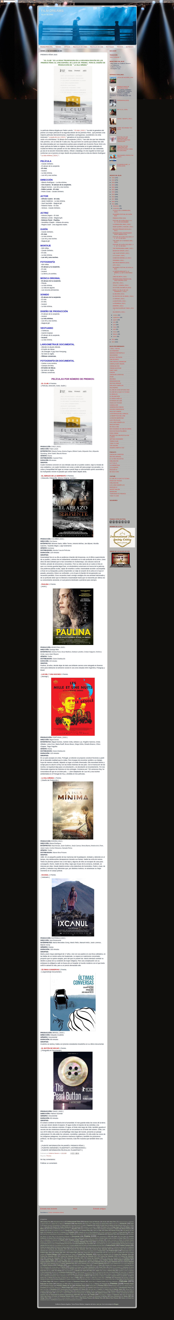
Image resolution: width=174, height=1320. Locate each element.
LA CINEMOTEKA (115, 465)
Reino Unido (66, 1287)
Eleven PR (70, 1238)
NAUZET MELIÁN (115, 489)
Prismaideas (43, 1287)
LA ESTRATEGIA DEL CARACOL (119, 413)
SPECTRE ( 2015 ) (118, 283)
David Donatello (92, 1234)
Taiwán (118, 1292)
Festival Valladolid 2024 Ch (84, 1263)
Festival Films (102, 1250)
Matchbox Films (55, 1275)
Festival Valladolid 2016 (63, 1261)
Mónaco (102, 1275)
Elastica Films (52, 1238)
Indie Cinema (129, 1268)
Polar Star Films (89, 1283)
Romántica (53, 1289)
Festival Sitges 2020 (79, 1260)
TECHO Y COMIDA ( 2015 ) (121, 285)
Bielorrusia (57, 1228)
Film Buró (75, 1265)
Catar (94, 1230)
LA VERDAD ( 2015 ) (119, 298)
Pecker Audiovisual (112, 1281)
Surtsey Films (91, 1292)
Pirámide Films (79, 1283)
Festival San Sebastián (85, 1254)
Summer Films (59, 1292)
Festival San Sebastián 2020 (54, 1258)
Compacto (80, 1232)
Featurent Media (57, 1242)
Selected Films (129, 1289)
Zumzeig (79, 1299)
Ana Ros (116, 1223)
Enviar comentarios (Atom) (56, 1212)
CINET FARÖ (113, 370)
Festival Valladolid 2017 (80, 1261)
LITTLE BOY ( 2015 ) (119, 255)
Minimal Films (96, 1275)
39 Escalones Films (58, 1221)
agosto (115, 320)
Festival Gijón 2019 (88, 1252)
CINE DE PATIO (114, 359)
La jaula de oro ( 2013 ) (57, 137)
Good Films (102, 1267)
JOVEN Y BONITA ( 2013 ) (124, 118)
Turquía (129, 1294)
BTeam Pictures (126, 1228)
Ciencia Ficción (115, 1230)
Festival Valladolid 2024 (67, 1263)
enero (115, 336)
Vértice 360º (127, 1296)
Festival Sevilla (129, 1258)
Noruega (108, 1277)
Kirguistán (131, 1270)
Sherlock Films (69, 1291)
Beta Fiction (50, 1228)
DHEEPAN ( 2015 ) (118, 306)
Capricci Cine (76, 1230)
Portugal (104, 1283)
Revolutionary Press (125, 1287)
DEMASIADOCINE (115, 381)
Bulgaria (42, 1230)
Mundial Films (43, 1277)
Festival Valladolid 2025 (100, 1263)
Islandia (77, 1270)
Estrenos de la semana (96, 1240)
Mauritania (63, 1275)
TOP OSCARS (114, 445)
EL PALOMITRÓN (115, 396)
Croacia (79, 1234)
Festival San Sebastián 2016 (68, 1256)
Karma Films (111, 1270)
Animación (123, 1223)
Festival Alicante (67, 1242)
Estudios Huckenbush (112, 1240)
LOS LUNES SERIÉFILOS (117, 422)
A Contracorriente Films (72, 1221)
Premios (48, 1156)
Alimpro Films (88, 1223)
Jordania (104, 1270)
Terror (85, 1294)
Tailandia (113, 1292)
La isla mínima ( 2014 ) (49, 155)
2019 (113, 194)
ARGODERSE (114, 355)
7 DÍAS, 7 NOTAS (115, 348)
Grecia (110, 1267)
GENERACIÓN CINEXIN (117, 407)
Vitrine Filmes (75, 1298)
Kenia (126, 1270)
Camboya (56, 1230)
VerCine (104, 1296)
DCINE (112, 377)
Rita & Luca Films (44, 1289)
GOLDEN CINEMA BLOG (117, 409)
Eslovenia (55, 1240)
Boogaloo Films (88, 1228)
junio (114, 324)
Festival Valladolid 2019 (113, 1261)
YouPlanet (53, 1299)
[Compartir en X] (75, 1153)
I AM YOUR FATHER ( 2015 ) (121, 253)
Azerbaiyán (85, 1227)
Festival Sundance (93, 1260)
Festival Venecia (47, 1265)
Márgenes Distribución (122, 1274)
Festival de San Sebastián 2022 (79, 1249)
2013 (113, 342)
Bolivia (82, 1228)
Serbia (47, 1291)
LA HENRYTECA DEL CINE (117, 416)
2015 (113, 204)
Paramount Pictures (79, 1281)
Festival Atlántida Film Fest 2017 (124, 1242)
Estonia (86, 1240)
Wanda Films (99, 1298)
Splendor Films (122, 1291)
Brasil (117, 1228)
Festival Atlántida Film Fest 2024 (61, 1245)
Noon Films (101, 1277)
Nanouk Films (65, 1277)
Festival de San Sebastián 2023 (101, 1249)
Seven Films (60, 1291)
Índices (122, 1269)
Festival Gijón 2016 (46, 1252)
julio (114, 322)
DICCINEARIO (114, 387)
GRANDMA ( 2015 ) (118, 260)
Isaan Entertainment (69, 1270)
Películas (123, 1281)
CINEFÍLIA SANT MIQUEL (117, 364)
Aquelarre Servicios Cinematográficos (51, 1225)
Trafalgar (109, 1294)
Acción (105, 1221)
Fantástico (49, 1242)
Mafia (105, 1274)
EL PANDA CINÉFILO (116, 398)
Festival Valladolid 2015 (47, 1261)
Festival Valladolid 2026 (129, 1263)
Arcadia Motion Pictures (75, 1225)
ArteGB (97, 1225)
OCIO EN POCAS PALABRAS (118, 431)
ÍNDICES (58, 47)
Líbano (42, 1274)
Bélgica (128, 1227)
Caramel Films (86, 1230)
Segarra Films (108, 1289)
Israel (84, 1270)
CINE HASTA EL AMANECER (118, 361)
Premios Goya (80, 1285)
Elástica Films (61, 1238)
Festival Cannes (124, 1245)
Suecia (44, 1292)
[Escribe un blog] (73, 1153)
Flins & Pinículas (44, 1267)
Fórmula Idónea (55, 1267)
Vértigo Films (44, 1298)
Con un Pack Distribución (91, 1232)
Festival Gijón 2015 (126, 1250)
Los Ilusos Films (61, 1274)
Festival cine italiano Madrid (47, 1247)
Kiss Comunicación (47, 1272)
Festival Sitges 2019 (65, 1260)
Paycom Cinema (101, 1281)
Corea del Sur (123, 1232)
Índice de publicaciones (89, 1269)
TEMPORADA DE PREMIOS (118, 493)
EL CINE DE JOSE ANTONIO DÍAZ (120, 390)
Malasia (109, 1274)
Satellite (100, 1289)
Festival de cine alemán (107, 1247)
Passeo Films (92, 1281)
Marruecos (47, 1275)
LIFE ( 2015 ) (116, 265)
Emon (115, 1238)
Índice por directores (101, 1268)
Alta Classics (96, 1223)
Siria (93, 1291)
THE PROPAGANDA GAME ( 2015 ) (123, 248)
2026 (113, 177)
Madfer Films (98, 1274)
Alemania (68, 1223)
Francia (63, 1267)
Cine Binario (126, 1230)
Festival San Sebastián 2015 (48, 1256)
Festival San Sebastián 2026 (113, 1258)
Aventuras (77, 1227)
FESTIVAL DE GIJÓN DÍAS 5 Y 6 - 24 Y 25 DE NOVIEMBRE (122, 221)
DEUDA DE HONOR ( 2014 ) (121, 250)
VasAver (91, 1296)
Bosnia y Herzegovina (107, 1228)
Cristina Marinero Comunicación (56, 1234)
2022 (113, 187)
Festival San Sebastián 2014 (122, 1254)
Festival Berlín (110, 1245)
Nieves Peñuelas (86, 1277)
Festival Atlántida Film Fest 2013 (104, 1242)
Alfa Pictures (78, 1223)
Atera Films (118, 1225)
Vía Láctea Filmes (56, 1298)
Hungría (72, 1269)
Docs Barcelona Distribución (62, 1236)
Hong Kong (65, 1269)
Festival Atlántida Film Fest (83, 1242)
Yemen (47, 1299)
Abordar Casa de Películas (92, 1221)
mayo (115, 327)
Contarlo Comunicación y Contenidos (109, 1232)
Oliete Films (80, 1279)
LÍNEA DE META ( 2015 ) (120, 276)
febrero (115, 334)
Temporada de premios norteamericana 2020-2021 (65, 1294)
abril (114, 329)
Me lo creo (70, 1275)
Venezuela (97, 1296)
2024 (113, 182)
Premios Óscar (103, 1285)
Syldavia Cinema (103, 1292)
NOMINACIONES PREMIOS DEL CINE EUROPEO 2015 (122, 279)
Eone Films (122, 1238)
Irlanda (59, 1270)
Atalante (111, 1225)
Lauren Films (123, 1272)
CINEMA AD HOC (115, 366)
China (106, 1230)
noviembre (116, 208)
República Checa (92, 1287)
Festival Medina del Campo (68, 1254)
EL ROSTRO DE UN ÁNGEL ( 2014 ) (123, 296)
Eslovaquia (47, 1240)
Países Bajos (46, 1281)
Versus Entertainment (115, 1296)
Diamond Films (112, 1234)
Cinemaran (49, 1232)
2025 (113, 180)
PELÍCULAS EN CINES (80, 47)
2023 (113, 185)
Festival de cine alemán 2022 (120, 1247)
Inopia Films (43, 1270)
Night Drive (94, 1277)
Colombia (63, 1232)
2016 (113, 201)
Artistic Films (104, 1225)
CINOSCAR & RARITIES (117, 374)
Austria (55, 1227)
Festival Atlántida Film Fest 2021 (103, 1243)
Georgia (79, 1267)
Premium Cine (115, 1285)
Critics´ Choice (69, 1234)
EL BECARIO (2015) (118, 294)
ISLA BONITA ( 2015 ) (119, 312)
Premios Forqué (48, 1285)
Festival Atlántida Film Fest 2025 (78, 1245)
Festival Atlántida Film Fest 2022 (120, 1243)
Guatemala (125, 1267)
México (87, 1275)
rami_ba (98, 1304)
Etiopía (120, 1240)
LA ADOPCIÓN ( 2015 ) (119, 301)
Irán (53, 1270)
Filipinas (69, 1265)
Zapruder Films (61, 1299)
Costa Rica (45, 1234)
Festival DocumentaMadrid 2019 (89, 1250)
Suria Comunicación (79, 1292)
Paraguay (69, 1281)
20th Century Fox (45, 1221)
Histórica (47, 1269)
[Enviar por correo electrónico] (71, 1153)
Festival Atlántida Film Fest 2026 (96, 1245)
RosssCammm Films (66, 1289)
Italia (90, 1270)
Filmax (88, 1265)
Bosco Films (97, 1228)
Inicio (75, 1209)
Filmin (100, 1265)
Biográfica (74, 1228)
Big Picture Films (66, 1228)
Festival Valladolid (124, 1260)
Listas (47, 1274)
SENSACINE (113, 491)
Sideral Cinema (80, 1291)
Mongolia (108, 1275)
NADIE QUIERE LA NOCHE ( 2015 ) (123, 226)
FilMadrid (82, 1265)
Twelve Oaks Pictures (45, 1296)
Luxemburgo (71, 1274)
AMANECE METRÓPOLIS (117, 353)
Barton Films (106, 1227)
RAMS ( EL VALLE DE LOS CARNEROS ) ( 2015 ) (120, 290)
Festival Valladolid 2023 (52, 1263)
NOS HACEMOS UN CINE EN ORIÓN (120, 429)
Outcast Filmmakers (96, 1279)
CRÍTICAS (67, 47)
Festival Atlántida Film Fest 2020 (83, 1243)
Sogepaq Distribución (100, 1291)
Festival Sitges (49, 1260)
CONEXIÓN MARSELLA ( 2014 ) (122, 258)
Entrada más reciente (48, 1209)
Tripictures (116, 1294)
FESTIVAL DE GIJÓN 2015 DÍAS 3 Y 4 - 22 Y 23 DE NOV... (123, 237)
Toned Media (102, 1294)
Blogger (116, 1304)
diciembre (116, 206)
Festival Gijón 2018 (74, 1252)
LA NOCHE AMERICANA (117, 418)
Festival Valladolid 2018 (97, 1261)
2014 (113, 339)
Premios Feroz (129, 1283)
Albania (61, 1223)
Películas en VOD (62, 1283)
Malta (114, 1274)
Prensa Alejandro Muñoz (126, 1285)
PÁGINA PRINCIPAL (46, 47)
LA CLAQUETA (114, 467)
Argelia (83, 1225)
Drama (87, 1236)
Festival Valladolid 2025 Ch (116, 1263)
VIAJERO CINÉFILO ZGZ (117, 447)
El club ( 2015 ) (80, 130)
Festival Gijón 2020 (101, 1252)
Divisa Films (51, 1236)
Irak (49, 1270)
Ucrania (55, 1296)
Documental (75, 1236)
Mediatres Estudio (78, 1275)
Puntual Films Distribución (54, 1287)
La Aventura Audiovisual (66, 1272)
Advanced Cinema (123, 1221)
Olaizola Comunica (71, 1279)
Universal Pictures (65, 1296)
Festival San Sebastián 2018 (108, 1256)
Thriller (92, 1294)
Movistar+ (125, 1275)
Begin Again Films (117, 1227)
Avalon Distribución (65, 1227)
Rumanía (75, 1289)
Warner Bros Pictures (112, 1298)
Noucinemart (118, 1277)
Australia (47, 1227)
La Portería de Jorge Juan (102, 1272)
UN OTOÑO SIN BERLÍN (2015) (122, 287)
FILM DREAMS (52, 11)
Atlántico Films (126, 1225)
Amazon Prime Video (107, 1223)
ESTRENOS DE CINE (116, 400)
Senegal (42, 1291)
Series (53, 1291)
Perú (72, 1283)
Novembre (126, 1277)
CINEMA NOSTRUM (115, 368)
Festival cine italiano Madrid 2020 (64, 1247)
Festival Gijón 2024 (123, 1252)
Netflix (77, 1277)
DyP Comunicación (101, 1236)
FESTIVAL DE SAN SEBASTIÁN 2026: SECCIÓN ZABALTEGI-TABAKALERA (123, 139)
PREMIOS (120, 47)
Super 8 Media (67, 1292)
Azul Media (92, 1227)
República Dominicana (104, 1287)
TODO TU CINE (114, 443)
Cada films (49, 1230)
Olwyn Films (87, 1279)
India (79, 1269)
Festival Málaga (52, 1254)
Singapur (88, 1291)
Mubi (131, 1275)
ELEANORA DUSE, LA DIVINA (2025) (123, 165)
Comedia (71, 1232)
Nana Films (57, 1277)
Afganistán (131, 1221)
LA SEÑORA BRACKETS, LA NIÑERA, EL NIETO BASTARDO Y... (122, 273)
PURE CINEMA (114, 433)
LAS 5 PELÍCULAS (115, 420)
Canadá (67, 1230)
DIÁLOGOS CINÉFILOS (116, 385)
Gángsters (72, 1267)
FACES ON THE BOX (116, 403)
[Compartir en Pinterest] (78, 1153)
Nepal (72, 1277)
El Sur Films (123, 1236)
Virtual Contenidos (66, 1298)
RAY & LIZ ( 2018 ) (122, 109)
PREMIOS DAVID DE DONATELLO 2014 (123, 87)
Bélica (42, 1228)
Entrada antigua (99, 1209)
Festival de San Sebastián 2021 (57, 1249)
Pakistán (56, 1281)
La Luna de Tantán (90, 1272)
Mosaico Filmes (116, 1275)
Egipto (115, 1236)
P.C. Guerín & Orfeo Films (109, 1279)
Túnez (123, 1294)
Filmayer (95, 1265)
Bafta (98, 1227)
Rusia (83, 1289)
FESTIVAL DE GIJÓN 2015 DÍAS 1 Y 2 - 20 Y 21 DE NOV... (123, 245)
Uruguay (76, 1296)
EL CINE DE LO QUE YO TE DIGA (119, 392)
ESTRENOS (129, 47)
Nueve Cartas (49, 1279)
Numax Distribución (60, 1279)
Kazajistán (121, 1270)
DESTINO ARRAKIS (115, 383)
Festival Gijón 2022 (112, 1252)
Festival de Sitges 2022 (120, 1249)
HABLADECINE (114, 461)
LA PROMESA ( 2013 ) (119, 303)
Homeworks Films (56, 1268)
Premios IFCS (92, 1285)
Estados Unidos (74, 1240)
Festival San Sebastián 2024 (75, 1258)
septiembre (116, 317)
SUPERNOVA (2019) (123, 100)
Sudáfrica (131, 1291)
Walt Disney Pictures (86, 1298)
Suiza (50, 1292)
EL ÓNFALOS (113, 394)
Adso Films (113, 1221)
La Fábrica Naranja (80, 1272)
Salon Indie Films (92, 1289)
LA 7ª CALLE (113, 463)
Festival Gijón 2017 (60, 1252)
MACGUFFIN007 (114, 424)
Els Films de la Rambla (92, 1238)
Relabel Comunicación (79, 1287)
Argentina (90, 1225)
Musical (50, 1277)
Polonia (97, 1283)
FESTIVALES (110, 47)
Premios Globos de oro (64, 1285)
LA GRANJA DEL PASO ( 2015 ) (122, 224)
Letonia (130, 1272)
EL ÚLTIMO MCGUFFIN (116, 459)
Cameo (61, 1230)
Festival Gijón (113, 1250)
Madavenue (88, 1274)
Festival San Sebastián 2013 (104, 1254)
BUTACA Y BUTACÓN (116, 357)
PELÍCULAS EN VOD (96, 47)
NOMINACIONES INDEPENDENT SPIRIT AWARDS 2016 (122, 233)
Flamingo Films (128, 1265)
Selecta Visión (118, 1289)
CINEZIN (112, 372)
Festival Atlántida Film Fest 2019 (64, 1243)
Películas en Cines (46, 1283)
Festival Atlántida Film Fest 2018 (47, 1243)
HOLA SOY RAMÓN (115, 411)
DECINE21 (113, 379)
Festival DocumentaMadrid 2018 (73, 1250)
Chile (100, 1230)
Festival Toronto (108, 1260)
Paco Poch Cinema (129, 1279)
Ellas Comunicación (80, 1238)
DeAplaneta (101, 1234)
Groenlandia (118, 1267)
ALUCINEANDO (114, 350)
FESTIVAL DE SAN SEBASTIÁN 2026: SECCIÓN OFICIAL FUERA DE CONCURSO (125, 148)
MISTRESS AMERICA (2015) (121, 262)
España (62, 1240)
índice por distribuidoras (113, 1268)
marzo (115, 331)
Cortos (132, 1232)
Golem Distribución (89, 1267)
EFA (109, 1236)
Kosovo (55, 1272)
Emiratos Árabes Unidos (106, 1238)
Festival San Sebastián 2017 (88, 1256)
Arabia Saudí (65, 1225)
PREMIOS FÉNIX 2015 (119, 218)
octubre (115, 315)
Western (123, 1298)
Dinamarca (122, 1234)
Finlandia (107, 1265)
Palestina (62, 1281)
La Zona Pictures (114, 1272)
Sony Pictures (111, 1291)
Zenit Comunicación (70, 1299)
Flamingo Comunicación (117, 1265)
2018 (113, 196)
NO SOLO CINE (114, 426)
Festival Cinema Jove (80, 1247)
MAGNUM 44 (113, 469)
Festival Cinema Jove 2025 (94, 1247)
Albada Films (55, 1223)
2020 (113, 192)
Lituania (54, 1274)
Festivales (60, 1265)
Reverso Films (114, 1287)
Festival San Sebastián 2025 (95, 1258)
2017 (113, 199)
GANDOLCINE (114, 405)
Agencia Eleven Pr (46, 1223)
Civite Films (56, 1232)
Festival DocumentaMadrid (57, 1250)
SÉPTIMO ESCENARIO (116, 439)
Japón (97, 1270)
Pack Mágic (119, 1279)
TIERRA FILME (114, 441)
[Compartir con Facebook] (76, 1153)
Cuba (84, 1234)
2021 (113, 189)
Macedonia (80, 1274)
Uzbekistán (84, 1296)
